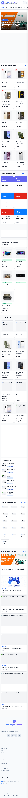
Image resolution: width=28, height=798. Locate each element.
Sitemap (22, 795)
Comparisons (4, 768)
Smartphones (4, 763)
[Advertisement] (14, 48)
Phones (6, 7)
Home (2, 7)
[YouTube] (19, 735)
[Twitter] (12, 735)
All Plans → (24, 173)
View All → (24, 65)
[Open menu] (25, 2)
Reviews (3, 752)
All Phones (4, 748)
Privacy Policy (7, 795)
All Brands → (24, 502)
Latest (24, 7)
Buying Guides (5, 770)
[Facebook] (8, 735)
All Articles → (24, 551)
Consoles (12, 7)
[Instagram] (15, 735)
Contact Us (15, 795)
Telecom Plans (18, 7)
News (2, 750)
